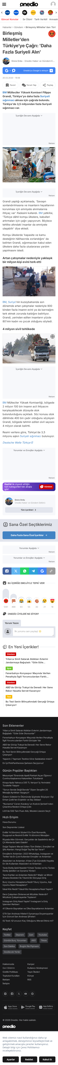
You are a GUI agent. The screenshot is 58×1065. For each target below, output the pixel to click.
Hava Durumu (9, 822)
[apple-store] (11, 1007)
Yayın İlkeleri (33, 972)
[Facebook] (12, 993)
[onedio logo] (27, 1026)
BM (5, 92)
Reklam (6, 979)
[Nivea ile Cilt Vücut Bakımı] (7, 13)
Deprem (20, 934)
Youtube (43, 934)
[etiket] (51, 33)
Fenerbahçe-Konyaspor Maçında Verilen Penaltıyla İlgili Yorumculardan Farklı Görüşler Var (28, 675)
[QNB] (42, 13)
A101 (33, 940)
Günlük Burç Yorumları (15, 940)
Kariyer (30, 964)
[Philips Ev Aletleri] (16, 13)
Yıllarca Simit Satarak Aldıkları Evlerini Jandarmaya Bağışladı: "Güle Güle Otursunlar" (27, 661)
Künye (30, 975)
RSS (29, 979)
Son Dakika (9, 946)
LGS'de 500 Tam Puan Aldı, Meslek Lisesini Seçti (26, 811)
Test (9, 696)
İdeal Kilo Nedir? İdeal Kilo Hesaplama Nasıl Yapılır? (28, 889)
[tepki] (6, 600)
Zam (31, 934)
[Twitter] (19, 993)
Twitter (7, 934)
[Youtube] (25, 993)
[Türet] (50, 13)
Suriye (12, 302)
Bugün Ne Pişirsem (29, 946)
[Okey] (24, 13)
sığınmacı (9, 100)
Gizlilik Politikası (10, 972)
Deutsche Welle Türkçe (16, 442)
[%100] (33, 13)
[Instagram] (5, 993)
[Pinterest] (32, 993)
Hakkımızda (8, 964)
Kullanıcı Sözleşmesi (37, 968)
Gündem (18, 27)
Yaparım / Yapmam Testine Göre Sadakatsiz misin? (27, 759)
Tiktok (44, 940)
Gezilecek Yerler (12, 952)
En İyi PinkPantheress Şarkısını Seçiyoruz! (23, 763)
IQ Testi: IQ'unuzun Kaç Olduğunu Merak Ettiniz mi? (28, 920)
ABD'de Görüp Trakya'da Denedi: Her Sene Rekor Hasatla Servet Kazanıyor (29, 689)
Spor (9, 668)
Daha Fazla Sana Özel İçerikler (27, 535)
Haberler (7, 27)
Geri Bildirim (9, 968)
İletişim (6, 983)
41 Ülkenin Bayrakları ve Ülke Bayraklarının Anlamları (28, 908)
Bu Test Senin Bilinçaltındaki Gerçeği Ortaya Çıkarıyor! (30, 703)
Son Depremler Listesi (13, 827)
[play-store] (29, 1007)
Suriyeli (45, 96)
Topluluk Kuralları (11, 975)
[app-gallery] (46, 1007)
